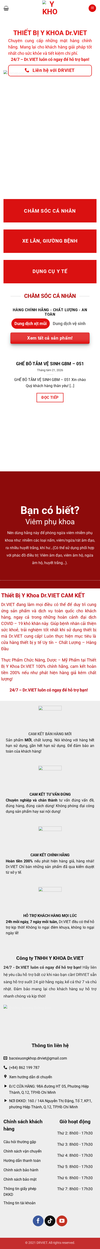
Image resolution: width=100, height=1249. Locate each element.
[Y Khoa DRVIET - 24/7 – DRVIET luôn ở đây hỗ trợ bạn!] (50, 8)
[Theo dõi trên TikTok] (50, 1221)
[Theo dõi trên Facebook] (38, 1221)
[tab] (30, 323)
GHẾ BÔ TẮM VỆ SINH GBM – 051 (50, 363)
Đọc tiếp (50, 397)
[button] (6, 8)
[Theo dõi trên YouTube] (62, 1221)
